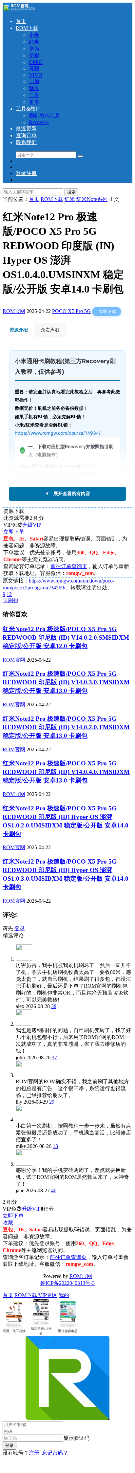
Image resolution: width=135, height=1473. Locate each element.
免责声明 (50, 329)
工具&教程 (28, 109)
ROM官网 (14, 311)
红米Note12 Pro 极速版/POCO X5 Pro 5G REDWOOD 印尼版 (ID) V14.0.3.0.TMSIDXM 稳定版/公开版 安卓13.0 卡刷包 (66, 682)
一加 (34, 81)
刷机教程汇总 (44, 116)
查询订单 (26, 135)
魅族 (34, 88)
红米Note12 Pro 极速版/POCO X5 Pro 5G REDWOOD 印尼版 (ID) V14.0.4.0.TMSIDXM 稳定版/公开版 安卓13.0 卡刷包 (66, 772)
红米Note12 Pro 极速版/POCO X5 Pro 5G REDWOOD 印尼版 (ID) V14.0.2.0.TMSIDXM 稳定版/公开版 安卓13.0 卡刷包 (66, 727)
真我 (34, 68)
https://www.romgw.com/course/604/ (60, 474)
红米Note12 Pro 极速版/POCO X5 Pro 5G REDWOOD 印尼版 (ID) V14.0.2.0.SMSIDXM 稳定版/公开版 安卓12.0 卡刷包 (66, 637)
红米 (34, 42)
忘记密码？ (55, 1453)
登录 (19, 928)
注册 (34, 1453)
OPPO (36, 62)
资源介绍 (19, 329)
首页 (21, 21)
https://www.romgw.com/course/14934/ (58, 433)
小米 (34, 35)
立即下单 (13, 532)
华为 (34, 49)
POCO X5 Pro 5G (71, 311)
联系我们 (26, 142)
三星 (34, 95)
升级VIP (31, 525)
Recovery (39, 122)
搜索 (71, 191)
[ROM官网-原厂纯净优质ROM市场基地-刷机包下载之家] (19, 9)
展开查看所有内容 (67, 493)
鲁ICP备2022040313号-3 (67, 1283)
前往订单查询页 (68, 566)
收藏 (8, 1222)
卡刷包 (10, 600)
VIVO (35, 75)
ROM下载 (27, 28)
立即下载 (107, 311)
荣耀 (34, 55)
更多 (34, 102)
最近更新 (26, 128)
